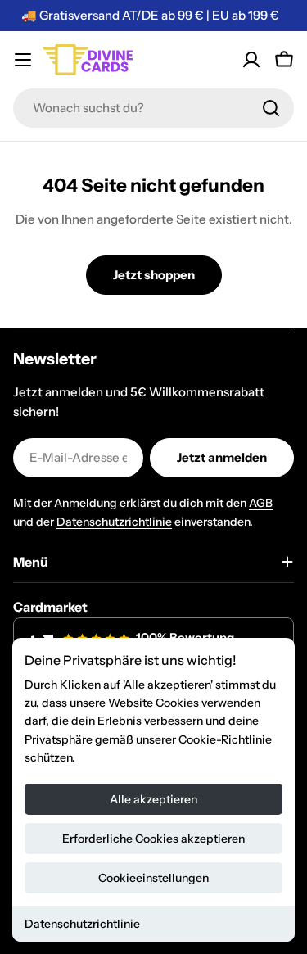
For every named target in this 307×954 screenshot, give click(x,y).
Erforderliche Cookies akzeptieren (153, 838)
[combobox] (153, 108)
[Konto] (251, 60)
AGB (261, 502)
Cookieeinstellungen (153, 877)
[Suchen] (271, 108)
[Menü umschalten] (23, 60)
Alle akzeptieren (153, 799)
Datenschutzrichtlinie (82, 923)
